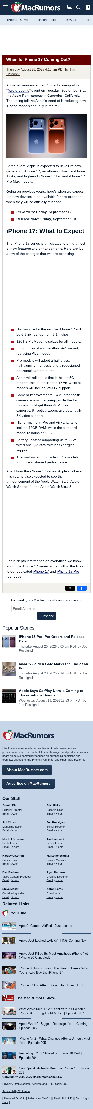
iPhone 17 (41, 571)
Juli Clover (9, 822)
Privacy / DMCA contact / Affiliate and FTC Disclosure (34, 1083)
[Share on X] (70, 588)
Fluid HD (67, 1098)
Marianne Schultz (58, 855)
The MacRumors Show (35, 998)
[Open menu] (5, 7)
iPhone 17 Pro (68, 571)
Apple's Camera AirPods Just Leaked (45, 926)
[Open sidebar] (88, 8)
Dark (5, 1102)
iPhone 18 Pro (17, 20)
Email (5, 813)
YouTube (18, 913)
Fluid (57, 1098)
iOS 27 (71, 20)
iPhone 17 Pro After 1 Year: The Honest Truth (51, 985)
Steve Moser (10, 888)
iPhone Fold (47, 20)
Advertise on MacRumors (28, 783)
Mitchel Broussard (14, 839)
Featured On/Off (14, 1098)
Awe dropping (18, 90)
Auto (78, 1098)
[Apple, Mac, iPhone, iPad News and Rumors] (36, 13)
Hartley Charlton (13, 855)
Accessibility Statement (16, 1091)
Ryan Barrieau (56, 872)
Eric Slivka (53, 805)
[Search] (80, 7)
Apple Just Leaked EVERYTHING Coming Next (53, 940)
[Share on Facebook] (82, 588)
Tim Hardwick (55, 839)
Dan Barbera (10, 872)
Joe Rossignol (29, 705)
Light (86, 1098)
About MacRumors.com (27, 770)
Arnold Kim (9, 805)
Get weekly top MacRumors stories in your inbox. (46, 600)
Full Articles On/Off (39, 1098)
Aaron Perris (55, 888)
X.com (15, 813)
